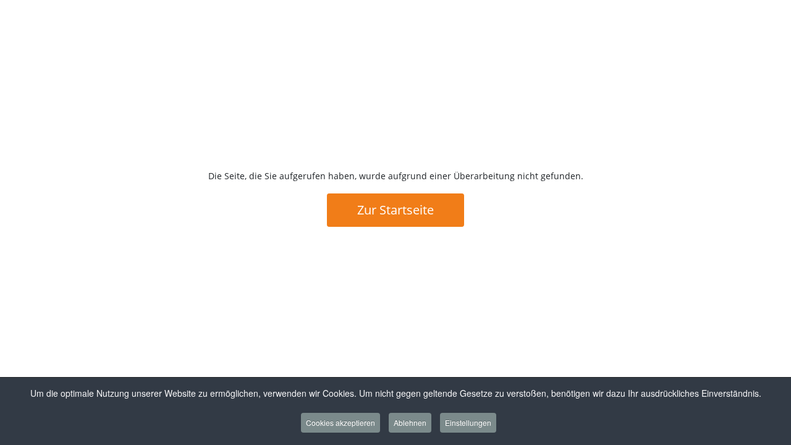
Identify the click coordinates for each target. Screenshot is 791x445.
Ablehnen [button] (410, 422)
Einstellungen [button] (468, 422)
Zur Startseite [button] (395, 209)
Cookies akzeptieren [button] (340, 422)
